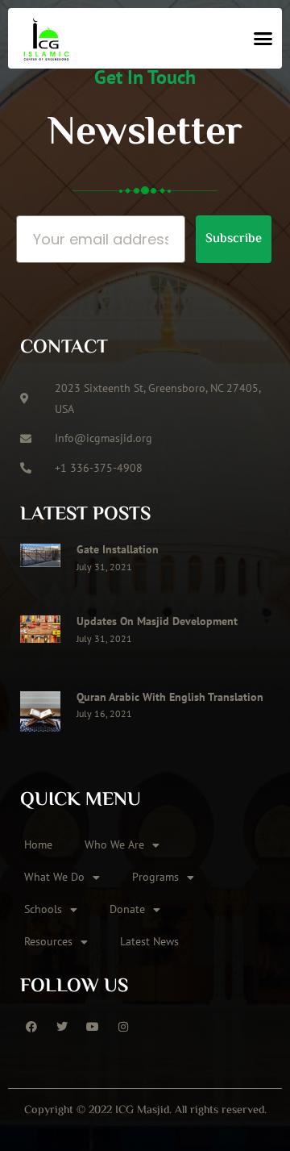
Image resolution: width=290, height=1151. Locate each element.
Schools (43, 909)
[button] (263, 38)
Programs (155, 877)
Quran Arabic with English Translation (170, 697)
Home (38, 844)
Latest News (149, 941)
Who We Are (114, 844)
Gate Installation (118, 549)
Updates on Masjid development (157, 621)
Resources (48, 941)
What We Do (54, 877)
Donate (127, 909)
